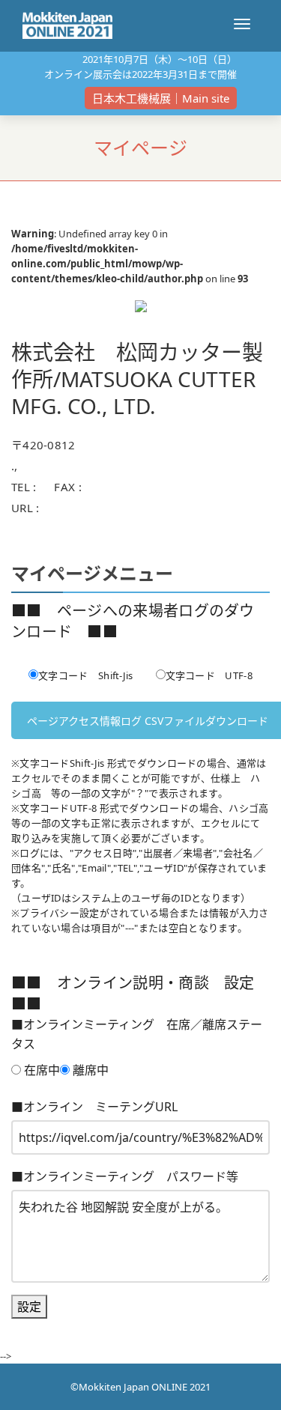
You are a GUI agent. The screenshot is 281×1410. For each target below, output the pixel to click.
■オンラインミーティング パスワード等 (124, 1176)
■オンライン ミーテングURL (94, 1106)
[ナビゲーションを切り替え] (242, 24)
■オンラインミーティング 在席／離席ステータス (136, 1034)
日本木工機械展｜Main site (160, 98)
